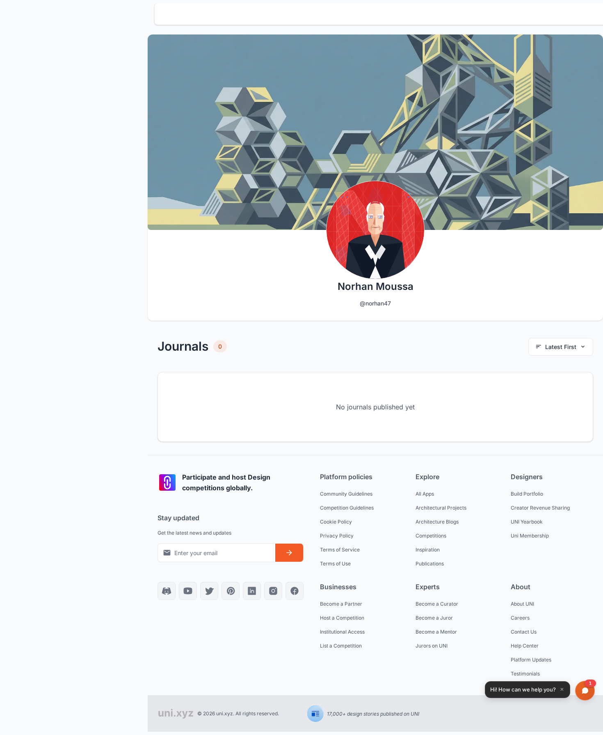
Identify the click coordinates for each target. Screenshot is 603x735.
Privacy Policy (337, 536)
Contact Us (524, 632)
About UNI (522, 604)
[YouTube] (188, 591)
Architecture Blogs (437, 522)
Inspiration (428, 550)
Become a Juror (434, 618)
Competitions (431, 536)
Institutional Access (342, 632)
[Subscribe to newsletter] (289, 553)
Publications (430, 563)
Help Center (525, 646)
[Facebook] (295, 591)
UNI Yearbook (527, 522)
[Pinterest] (231, 591)
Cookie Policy (336, 522)
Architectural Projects (441, 508)
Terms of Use (335, 563)
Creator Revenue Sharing (540, 508)
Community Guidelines (346, 494)
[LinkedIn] (252, 591)
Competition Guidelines (347, 508)
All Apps (425, 494)
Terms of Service (340, 550)
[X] (209, 591)
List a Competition (341, 646)
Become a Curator (437, 604)
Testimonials (525, 674)
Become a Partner (341, 604)
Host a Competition (342, 618)
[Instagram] (273, 591)
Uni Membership (530, 536)
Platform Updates (531, 660)
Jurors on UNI (432, 646)
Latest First (560, 346)
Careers (520, 618)
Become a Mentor (436, 632)
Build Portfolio (527, 494)
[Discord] (167, 591)
